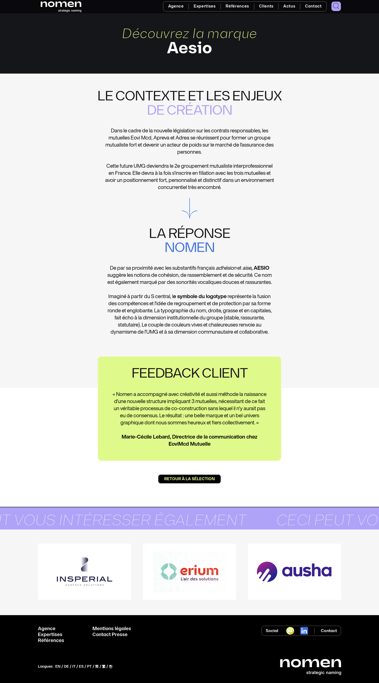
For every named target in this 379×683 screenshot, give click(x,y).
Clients (266, 6)
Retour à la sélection (189, 479)
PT (89, 666)
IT (74, 666)
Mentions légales (111, 629)
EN (58, 666)
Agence (176, 6)
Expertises (205, 6)
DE (66, 666)
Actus (289, 6)
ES (81, 666)
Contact (313, 6)
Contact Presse (110, 634)
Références (237, 6)
